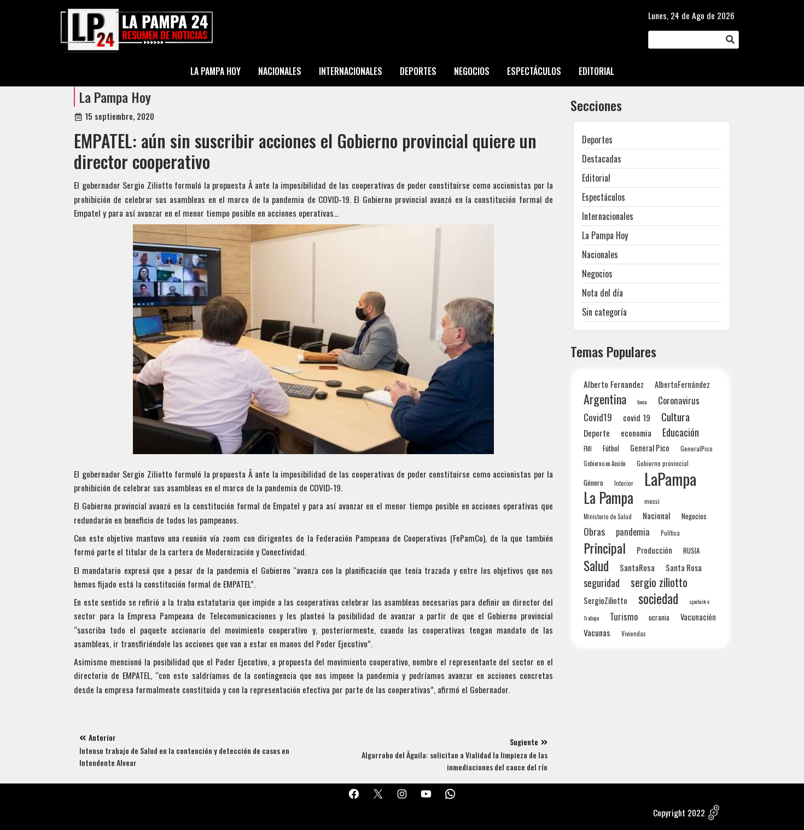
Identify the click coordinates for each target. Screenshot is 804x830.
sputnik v (699, 601)
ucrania (659, 617)
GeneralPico (696, 448)
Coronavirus (679, 400)
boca (642, 401)
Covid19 (598, 417)
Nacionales (600, 254)
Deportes (597, 139)
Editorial (596, 177)
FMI (588, 448)
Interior (623, 482)
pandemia (633, 532)
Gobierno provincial (663, 463)
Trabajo (591, 617)
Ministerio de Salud (608, 516)
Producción (654, 550)
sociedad (658, 598)
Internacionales (607, 216)
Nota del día (602, 292)
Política (670, 533)
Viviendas (633, 633)
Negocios (597, 273)
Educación (680, 432)
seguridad (602, 582)
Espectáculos (603, 197)
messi (652, 501)
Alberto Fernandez (614, 384)
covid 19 (636, 417)
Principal (605, 548)
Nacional (657, 515)
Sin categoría (604, 311)
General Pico (649, 448)
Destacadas (601, 158)
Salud (596, 565)
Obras (594, 531)
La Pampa (608, 497)
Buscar (730, 40)
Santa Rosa (684, 567)
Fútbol (611, 448)
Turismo (624, 616)
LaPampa (670, 478)
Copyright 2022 (679, 812)
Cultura (675, 416)
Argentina (605, 399)
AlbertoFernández (682, 384)
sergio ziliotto (659, 582)
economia (636, 433)
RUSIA (691, 550)
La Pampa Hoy (115, 97)
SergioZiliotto (605, 600)
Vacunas (597, 632)
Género (593, 482)
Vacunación (698, 617)
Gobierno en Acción (605, 463)
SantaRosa (637, 567)
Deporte (597, 433)
